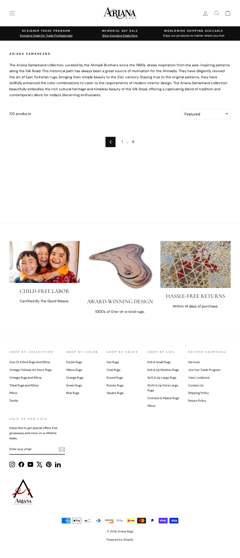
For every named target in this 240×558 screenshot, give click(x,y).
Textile (13, 401)
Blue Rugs (72, 393)
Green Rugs (74, 385)
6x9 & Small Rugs (159, 362)
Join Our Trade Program (204, 370)
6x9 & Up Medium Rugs (163, 370)
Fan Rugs (113, 362)
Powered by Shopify (120, 540)
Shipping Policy (198, 393)
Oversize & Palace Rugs (163, 398)
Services (194, 362)
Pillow (13, 393)
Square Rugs (115, 393)
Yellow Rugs (74, 370)
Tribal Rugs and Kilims (23, 385)
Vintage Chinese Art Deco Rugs (30, 370)
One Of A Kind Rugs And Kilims (29, 362)
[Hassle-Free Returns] (195, 264)
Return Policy (197, 401)
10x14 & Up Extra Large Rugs (162, 388)
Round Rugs (115, 378)
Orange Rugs (74, 378)
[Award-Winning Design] (120, 267)
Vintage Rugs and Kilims (25, 378)
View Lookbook (199, 378)
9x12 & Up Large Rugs (161, 378)
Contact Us (195, 385)
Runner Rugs (115, 385)
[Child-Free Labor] (44, 262)
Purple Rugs (74, 362)
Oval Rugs (113, 370)
